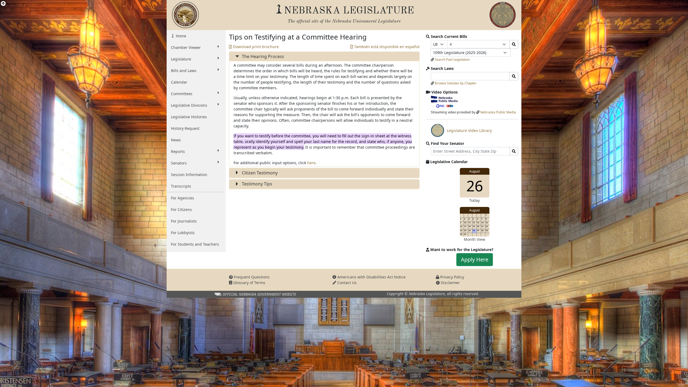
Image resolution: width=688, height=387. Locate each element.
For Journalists (184, 221)
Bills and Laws (183, 70)
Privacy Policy (451, 277)
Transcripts (181, 186)
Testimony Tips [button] (256, 184)
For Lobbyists (183, 232)
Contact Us (346, 282)
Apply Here (474, 259)
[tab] (324, 56)
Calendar (179, 82)
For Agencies (182, 197)
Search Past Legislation (452, 59)
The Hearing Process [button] (262, 56)
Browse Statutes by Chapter (455, 83)
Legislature (181, 59)
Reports (178, 151)
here (311, 162)
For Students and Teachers (195, 244)
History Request (185, 128)
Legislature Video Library (461, 132)
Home (180, 35)
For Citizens (181, 209)
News (176, 139)
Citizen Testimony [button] (259, 173)
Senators (179, 163)
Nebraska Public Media (498, 112)
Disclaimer (450, 282)
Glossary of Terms (248, 282)
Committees (181, 93)
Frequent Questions (251, 277)
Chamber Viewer (186, 47)
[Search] (514, 44)
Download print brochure (255, 46)
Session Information (189, 174)
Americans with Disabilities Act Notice (371, 277)
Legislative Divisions (189, 105)
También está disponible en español (386, 46)
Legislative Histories (189, 116)
